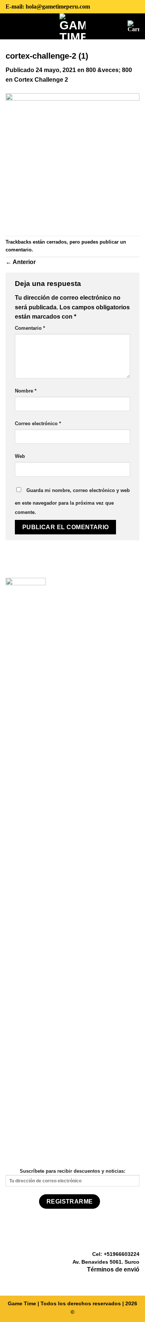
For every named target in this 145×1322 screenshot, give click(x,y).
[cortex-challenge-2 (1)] (72, 159)
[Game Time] (73, 26)
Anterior (21, 262)
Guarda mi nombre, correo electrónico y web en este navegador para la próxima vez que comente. (72, 501)
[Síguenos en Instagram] (126, 1280)
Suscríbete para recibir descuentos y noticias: (72, 1171)
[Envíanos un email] (135, 1280)
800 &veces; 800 (109, 70)
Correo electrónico (38, 423)
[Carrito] (133, 26)
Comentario (30, 328)
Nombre (25, 391)
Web (20, 456)
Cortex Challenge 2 (41, 79)
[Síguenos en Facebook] (117, 1280)
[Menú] (11, 26)
